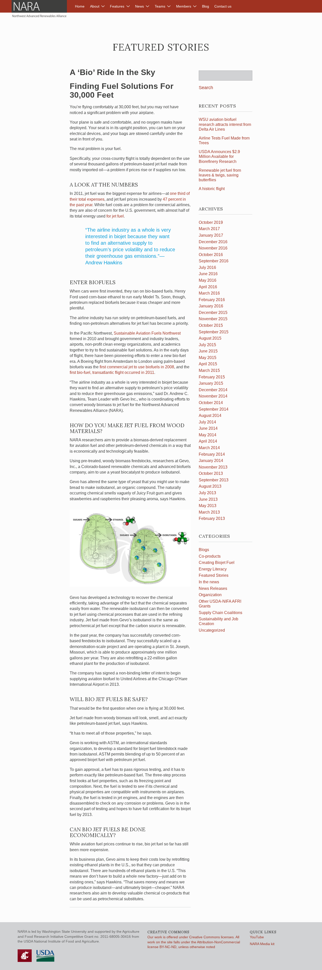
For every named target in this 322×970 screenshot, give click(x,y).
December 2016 (213, 242)
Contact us (222, 6)
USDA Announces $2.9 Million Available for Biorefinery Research (219, 156)
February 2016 (212, 300)
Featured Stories (213, 575)
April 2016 (208, 287)
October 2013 (211, 473)
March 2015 (209, 370)
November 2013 (213, 467)
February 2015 (212, 377)
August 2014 (210, 415)
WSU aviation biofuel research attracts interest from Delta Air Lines (225, 124)
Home (80, 6)
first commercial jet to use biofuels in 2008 (137, 367)
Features (117, 6)
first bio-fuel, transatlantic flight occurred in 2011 (112, 372)
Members (183, 6)
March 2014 (209, 448)
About (94, 6)
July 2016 (207, 267)
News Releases (213, 588)
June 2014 (208, 428)
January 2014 (211, 460)
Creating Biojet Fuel (216, 562)
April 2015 (208, 364)
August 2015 (210, 338)
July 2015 (207, 345)
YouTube (257, 937)
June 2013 (208, 499)
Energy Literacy (213, 569)
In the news (209, 582)
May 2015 (207, 357)
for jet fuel (115, 216)
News (139, 6)
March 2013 (209, 512)
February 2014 (212, 454)
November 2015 (213, 319)
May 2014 (207, 435)
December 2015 (213, 312)
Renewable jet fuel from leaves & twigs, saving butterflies (220, 175)
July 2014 (207, 422)
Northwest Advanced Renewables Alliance (39, 9)
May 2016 (207, 280)
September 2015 (213, 332)
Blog (205, 6)
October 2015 (211, 325)
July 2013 (207, 493)
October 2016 (211, 255)
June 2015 (208, 351)
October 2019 (211, 222)
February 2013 (212, 518)
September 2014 (213, 409)
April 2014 (208, 441)
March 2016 (209, 293)
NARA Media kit (262, 944)
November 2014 (213, 396)
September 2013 (213, 480)
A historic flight (212, 189)
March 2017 (209, 229)
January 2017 (211, 235)
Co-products (210, 556)
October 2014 (211, 403)
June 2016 (208, 274)
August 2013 (210, 486)
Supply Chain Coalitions (220, 612)
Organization (210, 595)
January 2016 (211, 306)
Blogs (204, 550)
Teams (160, 6)
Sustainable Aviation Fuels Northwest (147, 333)
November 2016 (213, 248)
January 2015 (211, 383)
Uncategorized (212, 630)
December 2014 (213, 390)
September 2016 (213, 261)
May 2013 (207, 506)
